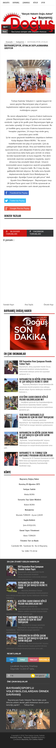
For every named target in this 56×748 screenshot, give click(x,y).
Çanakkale (26, 2)
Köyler (35, 2)
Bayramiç (16, 2)
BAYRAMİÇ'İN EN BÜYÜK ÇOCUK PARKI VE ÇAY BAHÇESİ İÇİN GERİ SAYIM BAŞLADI (36, 435)
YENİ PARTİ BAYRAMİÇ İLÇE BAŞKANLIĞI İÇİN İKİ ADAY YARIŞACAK (36, 416)
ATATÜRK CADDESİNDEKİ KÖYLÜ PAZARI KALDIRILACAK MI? (33, 398)
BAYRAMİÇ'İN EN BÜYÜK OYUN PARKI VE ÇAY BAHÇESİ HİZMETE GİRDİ (35, 380)
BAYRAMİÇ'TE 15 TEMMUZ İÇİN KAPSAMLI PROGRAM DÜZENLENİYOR (36, 454)
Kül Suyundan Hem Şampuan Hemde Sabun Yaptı (35, 362)
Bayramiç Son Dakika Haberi (32, 739)
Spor (43, 2)
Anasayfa (6, 2)
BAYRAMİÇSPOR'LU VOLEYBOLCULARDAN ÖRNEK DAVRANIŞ (27, 691)
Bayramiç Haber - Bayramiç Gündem (24, 737)
